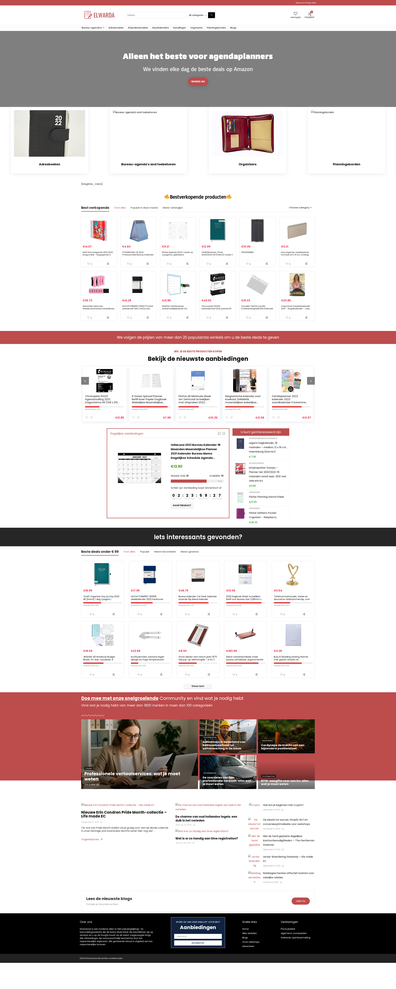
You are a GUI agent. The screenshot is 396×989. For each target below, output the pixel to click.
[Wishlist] (295, 13)
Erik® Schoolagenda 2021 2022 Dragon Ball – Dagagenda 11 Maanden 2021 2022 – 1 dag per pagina (98, 256)
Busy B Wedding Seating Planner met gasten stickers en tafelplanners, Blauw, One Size (291, 659)
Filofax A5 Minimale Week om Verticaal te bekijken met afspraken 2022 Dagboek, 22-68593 (148, 400)
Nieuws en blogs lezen (306, 2)
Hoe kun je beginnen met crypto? (283, 805)
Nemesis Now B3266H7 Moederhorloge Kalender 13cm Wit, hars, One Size (196, 449)
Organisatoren (90, 839)
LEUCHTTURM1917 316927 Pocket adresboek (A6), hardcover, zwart (137, 309)
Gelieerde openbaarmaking (295, 937)
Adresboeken (116, 27)
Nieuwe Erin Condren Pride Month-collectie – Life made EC (124, 814)
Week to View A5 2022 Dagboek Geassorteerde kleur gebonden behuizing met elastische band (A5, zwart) (288, 402)
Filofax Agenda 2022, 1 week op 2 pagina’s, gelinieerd (177, 253)
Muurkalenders (160, 27)
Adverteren (248, 946)
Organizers (196, 27)
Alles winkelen (249, 933)
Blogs (233, 27)
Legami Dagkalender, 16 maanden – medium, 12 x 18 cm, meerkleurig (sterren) (267, 447)
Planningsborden (216, 27)
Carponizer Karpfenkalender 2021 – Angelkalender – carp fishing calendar (295, 309)
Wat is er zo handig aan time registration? (206, 838)
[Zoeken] (211, 15)
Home (245, 928)
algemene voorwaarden (294, 933)
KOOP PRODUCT (182, 501)
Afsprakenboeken (138, 27)
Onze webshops (250, 941)
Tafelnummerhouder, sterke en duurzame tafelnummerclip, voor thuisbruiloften (292, 599)
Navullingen (179, 27)
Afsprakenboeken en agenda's (263, 438)
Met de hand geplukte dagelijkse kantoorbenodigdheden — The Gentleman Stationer (288, 840)
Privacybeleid (288, 928)
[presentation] (85, 381)
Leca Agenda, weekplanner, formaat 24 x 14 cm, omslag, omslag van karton (295, 255)
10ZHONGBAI (247, 252)
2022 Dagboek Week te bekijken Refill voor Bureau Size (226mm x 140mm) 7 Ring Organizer (243, 599)
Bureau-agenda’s (92, 27)
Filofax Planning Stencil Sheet (266, 497)
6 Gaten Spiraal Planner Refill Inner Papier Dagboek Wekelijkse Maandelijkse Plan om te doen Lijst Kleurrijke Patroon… (102, 402)
